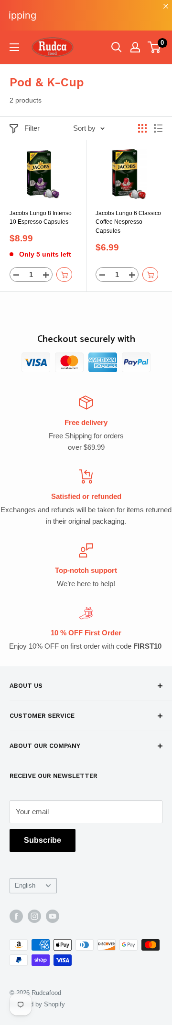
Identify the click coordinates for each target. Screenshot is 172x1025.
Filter (32, 128)
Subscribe (42, 840)
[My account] (135, 47)
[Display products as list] (158, 128)
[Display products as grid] (142, 128)
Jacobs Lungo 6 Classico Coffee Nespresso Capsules (128, 222)
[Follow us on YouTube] (52, 916)
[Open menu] (14, 47)
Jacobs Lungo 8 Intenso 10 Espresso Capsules (41, 218)
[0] (155, 47)
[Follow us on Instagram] (34, 916)
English (25, 885)
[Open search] (116, 47)
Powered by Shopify (37, 1004)
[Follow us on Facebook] (16, 916)
